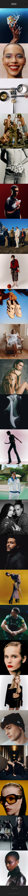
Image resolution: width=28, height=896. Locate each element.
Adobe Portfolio (16, 893)
